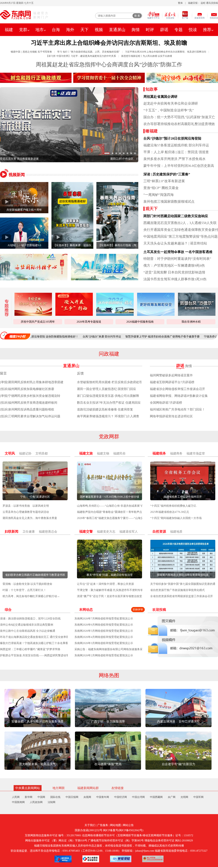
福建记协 (25, 453)
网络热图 (109, 675)
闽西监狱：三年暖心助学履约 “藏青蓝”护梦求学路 (30, 649)
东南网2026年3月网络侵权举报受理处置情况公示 (103, 643)
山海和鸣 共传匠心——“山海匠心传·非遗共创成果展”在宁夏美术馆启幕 (120, 505)
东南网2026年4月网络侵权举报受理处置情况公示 (103, 636)
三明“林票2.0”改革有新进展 (164, 181)
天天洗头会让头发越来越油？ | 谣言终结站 (175, 243)
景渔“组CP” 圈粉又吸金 (161, 188)
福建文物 (103, 453)
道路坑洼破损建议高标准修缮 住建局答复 (105, 409)
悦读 (193, 29)
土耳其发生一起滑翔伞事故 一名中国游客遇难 (177, 252)
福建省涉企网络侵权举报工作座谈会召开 (177, 389)
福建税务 (159, 453)
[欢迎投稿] (183, 636)
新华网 (28, 797)
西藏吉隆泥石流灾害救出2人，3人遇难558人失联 (180, 223)
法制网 (51, 802)
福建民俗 (119, 453)
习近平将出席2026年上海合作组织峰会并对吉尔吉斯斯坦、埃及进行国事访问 (165, 51)
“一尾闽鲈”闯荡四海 (158, 195)
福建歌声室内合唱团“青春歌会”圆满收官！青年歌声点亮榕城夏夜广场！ (120, 511)
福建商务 (176, 453)
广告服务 (102, 825)
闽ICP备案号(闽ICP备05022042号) (123, 830)
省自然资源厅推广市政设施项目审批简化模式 (177, 590)
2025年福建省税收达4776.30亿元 (169, 511)
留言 (3, 373)
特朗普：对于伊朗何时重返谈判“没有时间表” (177, 259)
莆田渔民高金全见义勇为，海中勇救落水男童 (30, 518)
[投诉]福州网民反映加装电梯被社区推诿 (27, 389)
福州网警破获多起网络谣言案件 (171, 375)
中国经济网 (120, 797)
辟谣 (164, 29)
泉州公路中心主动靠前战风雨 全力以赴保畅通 (27, 630)
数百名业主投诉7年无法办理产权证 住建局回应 (109, 402)
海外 (70, 29)
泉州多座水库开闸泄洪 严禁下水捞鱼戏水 (174, 159)
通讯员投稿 (212, 3)
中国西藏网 (156, 797)
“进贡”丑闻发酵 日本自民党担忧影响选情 (174, 272)
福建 (9, 29)
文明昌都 (41, 453)
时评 (150, 29)
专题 (178, 29)
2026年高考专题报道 (89, 321)
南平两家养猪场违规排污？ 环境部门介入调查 (108, 416)
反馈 (80, 373)
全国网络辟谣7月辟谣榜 (166, 402)
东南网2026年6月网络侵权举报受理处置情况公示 (103, 624)
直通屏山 (117, 29)
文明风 (10, 453)
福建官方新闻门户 (41, 15)
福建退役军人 (128, 531)
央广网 (171, 797)
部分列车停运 (199, 145)
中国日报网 (72, 797)
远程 (203, 3)
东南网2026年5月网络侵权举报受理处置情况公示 (103, 630)
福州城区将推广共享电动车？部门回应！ (177, 409)
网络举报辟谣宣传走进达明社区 (171, 416)
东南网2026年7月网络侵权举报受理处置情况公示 (103, 618)
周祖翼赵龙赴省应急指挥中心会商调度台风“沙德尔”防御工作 (109, 64)
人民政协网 (36, 802)
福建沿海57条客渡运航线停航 (165, 145)
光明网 (184, 797)
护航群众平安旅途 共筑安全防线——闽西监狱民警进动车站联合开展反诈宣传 (46, 655)
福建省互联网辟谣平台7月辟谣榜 (172, 382)
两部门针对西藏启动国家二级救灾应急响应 (175, 216)
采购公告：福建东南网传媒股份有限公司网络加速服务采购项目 (112, 649)
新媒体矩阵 (199, 18)
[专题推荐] (5, 308)
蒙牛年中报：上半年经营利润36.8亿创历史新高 (178, 166)
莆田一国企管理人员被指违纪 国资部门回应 (106, 389)
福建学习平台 (153, 18)
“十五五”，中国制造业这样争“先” (168, 110)
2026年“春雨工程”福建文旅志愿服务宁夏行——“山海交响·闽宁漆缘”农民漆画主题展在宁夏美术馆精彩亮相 (141, 518)
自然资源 (159, 531)
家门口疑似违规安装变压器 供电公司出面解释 (108, 396)
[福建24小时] (15, 335)
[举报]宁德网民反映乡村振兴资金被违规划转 (30, 396)
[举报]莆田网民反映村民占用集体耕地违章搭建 (31, 382)
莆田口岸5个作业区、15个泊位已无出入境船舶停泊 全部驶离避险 (69, 158)
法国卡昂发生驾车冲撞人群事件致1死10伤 (174, 279)
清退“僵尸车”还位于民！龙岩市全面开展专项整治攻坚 (109, 596)
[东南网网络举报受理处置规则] (120, 858)
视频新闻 (17, 174)
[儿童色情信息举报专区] (63, 858)
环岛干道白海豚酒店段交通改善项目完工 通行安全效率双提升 (37, 636)
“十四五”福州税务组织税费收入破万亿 (173, 505)
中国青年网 (102, 797)
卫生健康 (28, 531)
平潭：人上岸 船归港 (159, 152)
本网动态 (86, 609)
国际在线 (55, 797)
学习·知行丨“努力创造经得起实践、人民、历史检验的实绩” (88, 51)
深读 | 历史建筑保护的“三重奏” (166, 174)
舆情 (135, 29)
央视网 (87, 797)
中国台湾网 (138, 797)
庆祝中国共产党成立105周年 (38, 321)
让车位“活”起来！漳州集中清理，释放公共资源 (105, 583)
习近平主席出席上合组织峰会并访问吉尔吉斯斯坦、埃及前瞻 (109, 43)
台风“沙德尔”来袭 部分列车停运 (71, 336)
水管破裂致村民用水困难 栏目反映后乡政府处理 (109, 382)
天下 (84, 29)
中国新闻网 (18, 802)
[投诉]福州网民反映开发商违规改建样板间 (28, 402)
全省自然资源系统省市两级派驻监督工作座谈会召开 (181, 596)
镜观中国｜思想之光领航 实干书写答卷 (31, 51)
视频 (99, 29)
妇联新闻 (11, 531)
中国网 (41, 797)
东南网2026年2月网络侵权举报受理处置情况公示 (103, 655)
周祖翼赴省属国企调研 (160, 96)
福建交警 (86, 531)
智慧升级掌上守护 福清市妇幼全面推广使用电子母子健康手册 (132, 336)
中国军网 (198, 797)
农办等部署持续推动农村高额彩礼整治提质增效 (179, 124)
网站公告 (128, 825)
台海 (56, 29)
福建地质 (176, 531)
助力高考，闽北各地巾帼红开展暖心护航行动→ (31, 596)
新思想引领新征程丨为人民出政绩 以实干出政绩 (146, 56)
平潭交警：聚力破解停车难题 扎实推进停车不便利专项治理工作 (115, 590)
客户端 (185, 18)
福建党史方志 (106, 531)
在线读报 (170, 18)
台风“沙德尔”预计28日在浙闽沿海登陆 (172, 138)
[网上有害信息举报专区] (90, 858)
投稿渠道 (214, 18)
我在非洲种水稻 (191, 321)
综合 (8, 609)
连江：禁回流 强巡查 (193, 152)
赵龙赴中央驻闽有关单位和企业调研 (170, 103)
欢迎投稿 (159, 609)
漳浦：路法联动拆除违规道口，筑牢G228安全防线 (30, 618)
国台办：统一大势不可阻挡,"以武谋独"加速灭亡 (179, 117)
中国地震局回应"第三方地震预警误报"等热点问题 (180, 236)
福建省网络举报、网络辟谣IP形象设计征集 (179, 396)
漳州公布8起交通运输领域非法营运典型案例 (26, 624)
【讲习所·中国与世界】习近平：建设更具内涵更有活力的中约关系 (81, 56)
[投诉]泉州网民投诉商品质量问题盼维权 (27, 409)
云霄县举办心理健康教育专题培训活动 (26, 511)
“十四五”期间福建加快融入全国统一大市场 (176, 518)
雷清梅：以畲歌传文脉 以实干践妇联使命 (27, 583)
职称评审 (138, 609)
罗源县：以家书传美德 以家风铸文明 (26, 505)
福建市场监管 (195, 453)
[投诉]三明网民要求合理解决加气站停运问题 (30, 416)
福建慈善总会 (48, 531)
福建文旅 (86, 453)
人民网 (16, 797)
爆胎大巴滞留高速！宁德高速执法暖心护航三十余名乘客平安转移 (39, 643)
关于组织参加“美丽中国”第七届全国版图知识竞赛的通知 (184, 583)
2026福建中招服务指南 (140, 321)
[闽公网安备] (153, 858)
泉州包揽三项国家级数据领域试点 (168, 201)
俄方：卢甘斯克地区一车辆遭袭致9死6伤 (174, 265)
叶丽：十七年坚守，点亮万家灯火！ (24, 590)
